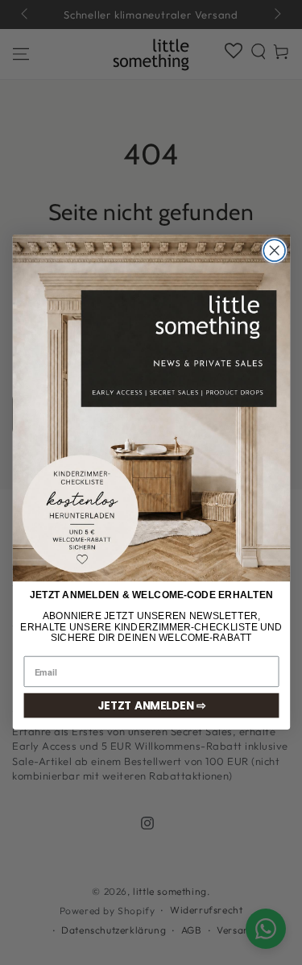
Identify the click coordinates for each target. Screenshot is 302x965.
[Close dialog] (274, 251)
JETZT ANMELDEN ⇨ (151, 705)
